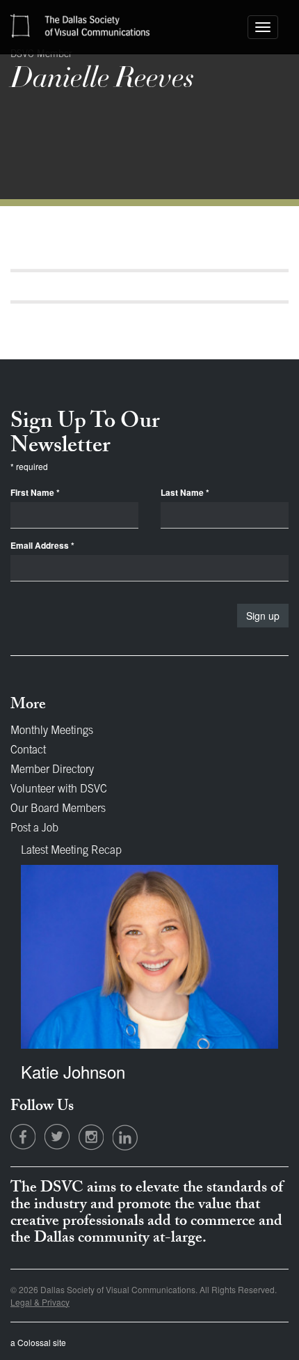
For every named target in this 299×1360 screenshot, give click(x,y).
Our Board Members (58, 809)
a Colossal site (38, 1342)
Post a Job (34, 828)
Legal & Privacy (40, 1302)
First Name (35, 493)
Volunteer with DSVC (58, 789)
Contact (28, 750)
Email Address (42, 546)
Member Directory (52, 770)
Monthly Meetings (51, 731)
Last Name (185, 493)
